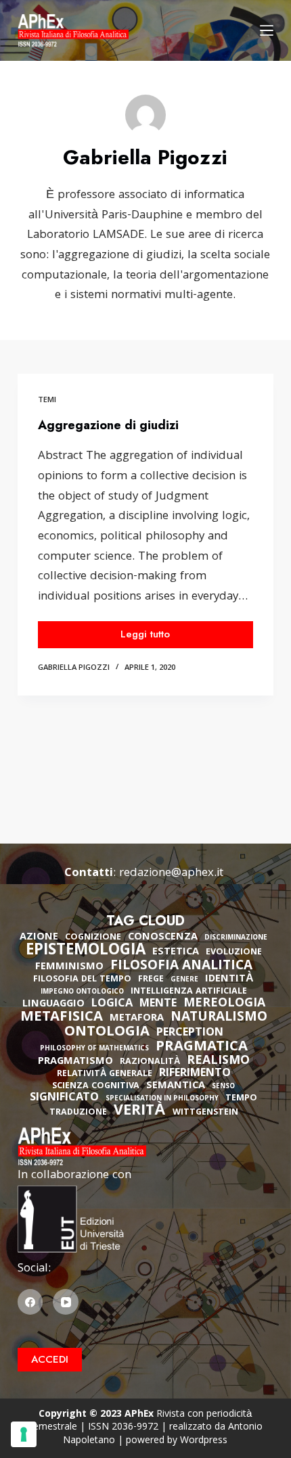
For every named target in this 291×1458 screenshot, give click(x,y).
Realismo (218, 1061)
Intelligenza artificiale (189, 992)
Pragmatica (202, 1047)
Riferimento (195, 1074)
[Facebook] (30, 1302)
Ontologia (107, 1032)
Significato (64, 1098)
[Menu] (266, 30)
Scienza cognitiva (95, 1086)
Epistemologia (86, 952)
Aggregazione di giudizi (108, 425)
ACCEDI (49, 1359)
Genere (184, 980)
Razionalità (150, 1062)
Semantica (175, 1086)
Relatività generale (104, 1074)
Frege (151, 979)
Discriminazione (235, 938)
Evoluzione (234, 952)
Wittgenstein (205, 1113)
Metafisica (61, 1018)
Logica (112, 1004)
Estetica (175, 952)
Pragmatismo (75, 1061)
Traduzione (78, 1113)
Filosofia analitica (181, 966)
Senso (223, 1087)
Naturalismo (219, 1018)
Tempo (241, 1098)
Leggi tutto (165, 637)
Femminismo (69, 967)
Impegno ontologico (82, 992)
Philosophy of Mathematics (94, 1049)
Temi (47, 400)
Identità (229, 979)
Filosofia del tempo (82, 979)
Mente (158, 1004)
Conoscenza (163, 937)
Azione (39, 937)
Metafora (137, 1018)
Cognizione (93, 937)
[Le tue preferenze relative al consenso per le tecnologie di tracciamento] (24, 1434)
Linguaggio (53, 1004)
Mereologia (224, 1004)
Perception (189, 1033)
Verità (140, 1112)
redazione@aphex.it (171, 873)
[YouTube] (66, 1302)
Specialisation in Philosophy (162, 1099)
